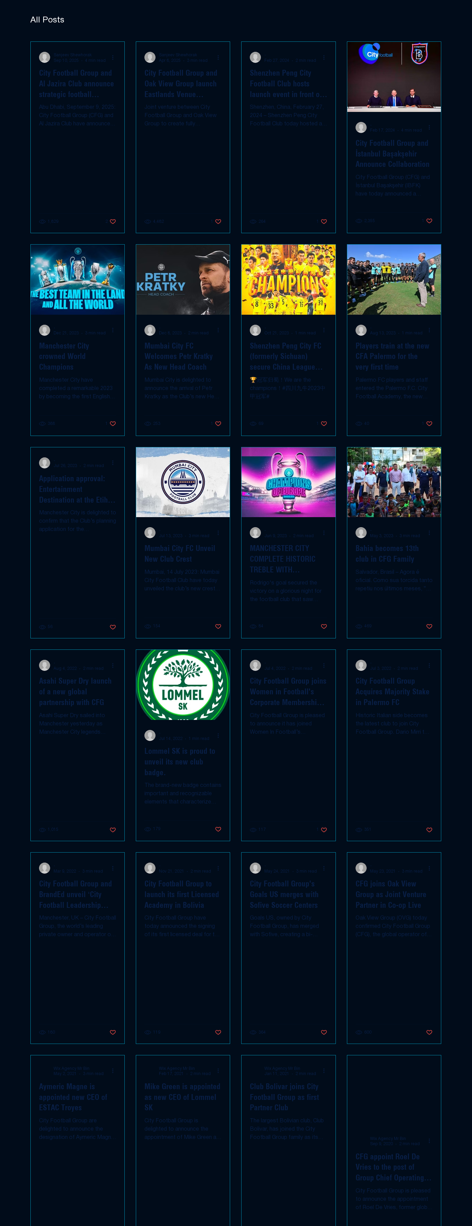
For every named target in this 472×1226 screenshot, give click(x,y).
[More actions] (115, 57)
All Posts (47, 20)
